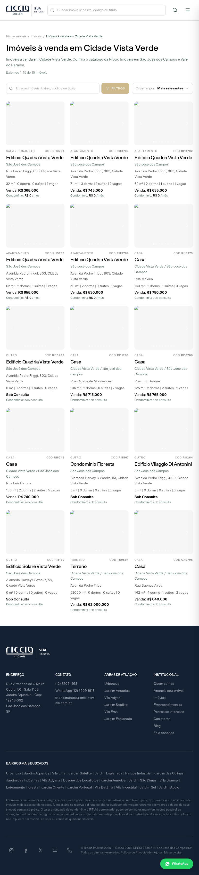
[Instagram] (11, 850)
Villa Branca (168, 780)
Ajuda (158, 852)
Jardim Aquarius (117, 691)
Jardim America (113, 780)
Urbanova (111, 684)
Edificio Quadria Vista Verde (35, 157)
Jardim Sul (148, 787)
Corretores (162, 719)
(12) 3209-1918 (66, 684)
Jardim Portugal (79, 787)
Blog (157, 726)
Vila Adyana (113, 698)
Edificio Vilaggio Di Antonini (163, 464)
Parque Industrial (138, 773)
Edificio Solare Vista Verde (33, 566)
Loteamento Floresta (22, 787)
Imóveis (36, 36)
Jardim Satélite (116, 705)
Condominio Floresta (92, 464)
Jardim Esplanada (118, 719)
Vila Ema (111, 712)
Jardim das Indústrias (22, 780)
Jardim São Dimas (143, 780)
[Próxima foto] (59, 123)
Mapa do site (173, 852)
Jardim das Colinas (168, 773)
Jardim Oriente (52, 787)
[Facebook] (26, 850)
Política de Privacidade (136, 852)
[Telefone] (69, 850)
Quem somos (164, 684)
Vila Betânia (104, 787)
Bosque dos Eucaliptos (80, 780)
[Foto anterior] (12, 123)
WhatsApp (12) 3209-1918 (75, 691)
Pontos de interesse (169, 712)
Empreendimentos (168, 705)
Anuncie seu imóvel (168, 691)
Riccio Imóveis (16, 36)
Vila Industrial (126, 787)
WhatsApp (180, 863)
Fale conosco (164, 733)
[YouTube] (55, 850)
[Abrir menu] (187, 10)
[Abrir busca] (175, 10)
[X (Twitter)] (40, 850)
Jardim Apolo (169, 787)
